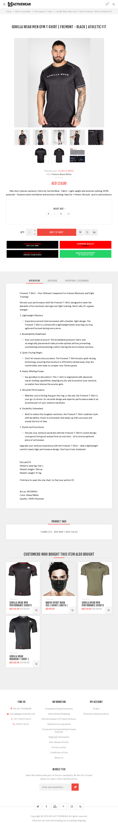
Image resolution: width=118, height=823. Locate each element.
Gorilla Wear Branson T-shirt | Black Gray (19, 659)
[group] (23, 579)
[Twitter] (37, 806)
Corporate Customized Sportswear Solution (59, 730)
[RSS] (80, 806)
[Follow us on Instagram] (71, 806)
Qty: (23, 232)
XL (61, 214)
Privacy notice (59, 747)
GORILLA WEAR (66, 171)
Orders (96, 708)
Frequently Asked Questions (59, 708)
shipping (81, 820)
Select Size (58, 208)
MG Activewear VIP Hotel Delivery (59, 719)
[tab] (34, 281)
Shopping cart (108, 3)
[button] (20, 593)
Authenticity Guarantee (59, 724)
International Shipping (59, 713)
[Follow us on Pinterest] (63, 806)
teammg (44, 532)
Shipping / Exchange (77, 280)
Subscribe (75, 787)
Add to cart (57, 232)
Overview (34, 280)
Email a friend (94, 232)
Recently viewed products (96, 713)
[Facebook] (46, 806)
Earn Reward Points (59, 742)
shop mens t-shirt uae (64, 532)
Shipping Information (59, 737)
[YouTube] (54, 806)
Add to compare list (87, 232)
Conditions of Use (59, 752)
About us (59, 757)
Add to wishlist (80, 232)
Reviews (52, 280)
